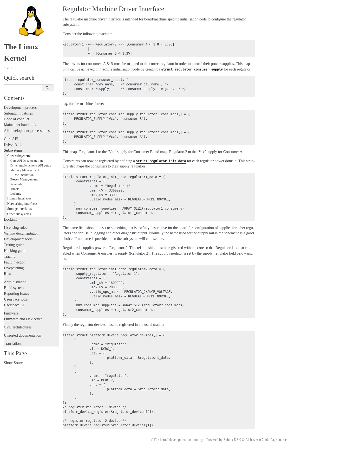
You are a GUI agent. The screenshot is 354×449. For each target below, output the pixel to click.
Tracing (9, 256)
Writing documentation (21, 233)
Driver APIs (13, 144)
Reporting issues (16, 293)
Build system (14, 288)
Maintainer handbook (20, 125)
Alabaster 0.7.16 (256, 440)
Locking (15, 193)
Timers (14, 189)
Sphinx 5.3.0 (232, 440)
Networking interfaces (22, 203)
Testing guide (14, 245)
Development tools (18, 239)
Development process (20, 107)
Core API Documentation (26, 160)
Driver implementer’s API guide (30, 165)
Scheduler (16, 184)
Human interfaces (19, 198)
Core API (11, 139)
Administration (15, 282)
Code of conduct (16, 119)
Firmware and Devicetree (23, 319)
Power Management (24, 179)
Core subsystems (19, 156)
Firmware (11, 313)
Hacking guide (15, 251)
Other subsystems (19, 214)
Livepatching (14, 268)
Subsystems (13, 150)
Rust (7, 274)
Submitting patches (18, 113)
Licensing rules (15, 227)
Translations (13, 343)
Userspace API (15, 305)
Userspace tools (16, 299)
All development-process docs (27, 130)
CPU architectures (18, 327)
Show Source (14, 363)
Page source (278, 440)
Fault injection (15, 262)
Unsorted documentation (22, 335)
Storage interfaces (19, 209)
